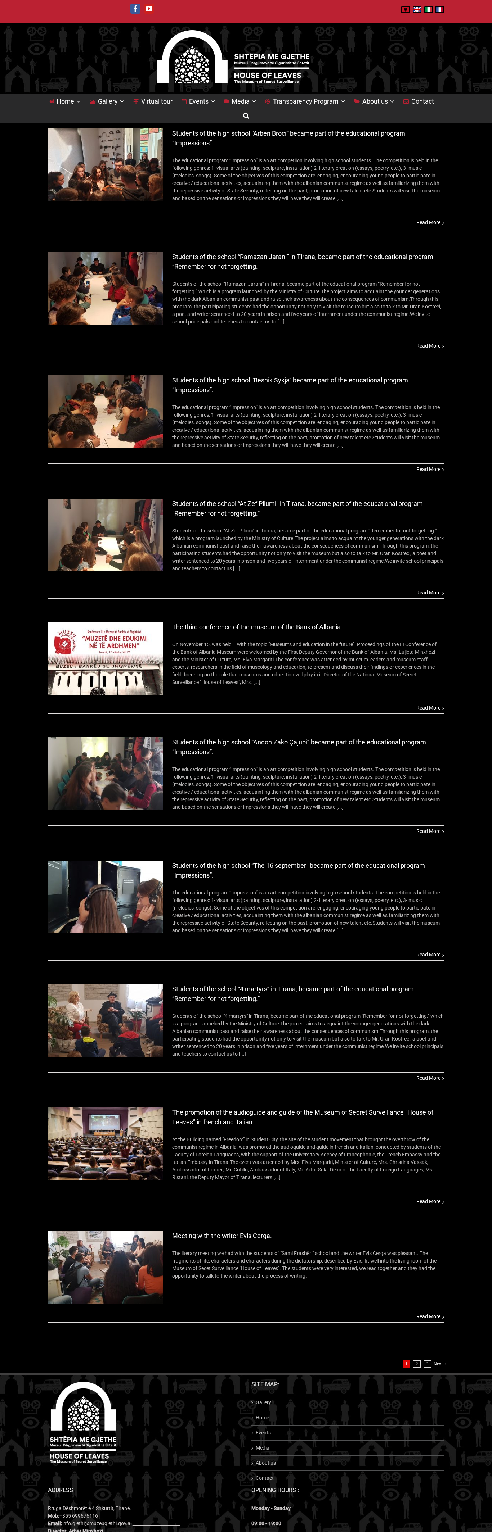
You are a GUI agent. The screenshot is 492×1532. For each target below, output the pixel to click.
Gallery (263, 1402)
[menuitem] (69, 101)
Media (262, 1448)
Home (262, 1417)
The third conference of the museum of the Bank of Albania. (257, 627)
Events (263, 1433)
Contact (265, 1478)
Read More (428, 222)
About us (266, 1463)
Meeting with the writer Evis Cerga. (222, 1235)
